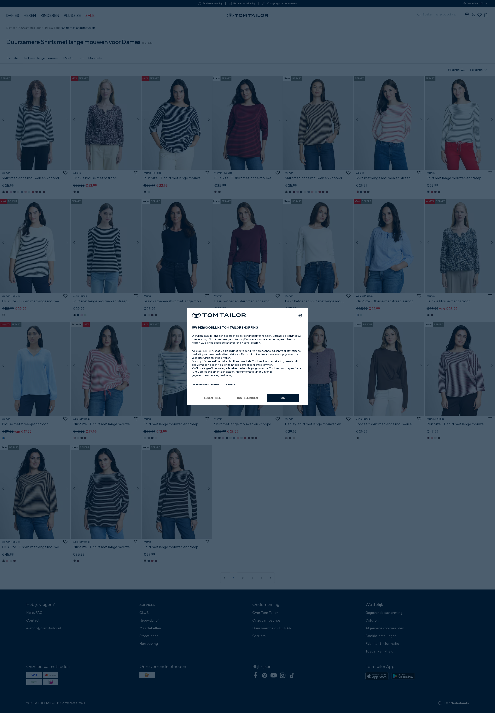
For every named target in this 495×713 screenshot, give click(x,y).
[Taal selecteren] (300, 316)
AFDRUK (231, 384)
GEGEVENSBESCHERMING (207, 384)
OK (282, 398)
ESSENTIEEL (212, 398)
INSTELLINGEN (247, 398)
